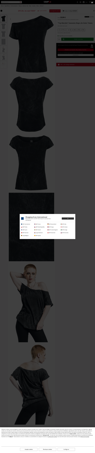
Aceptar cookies (29, 449)
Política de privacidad (84, 436)
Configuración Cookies (52, 436)
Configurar (66, 449)
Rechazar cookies (47, 449)
